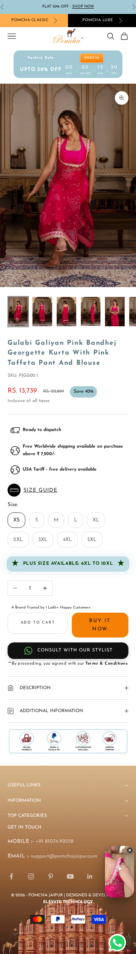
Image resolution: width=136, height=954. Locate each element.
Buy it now (100, 624)
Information (24, 800)
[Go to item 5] (114, 311)
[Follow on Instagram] (31, 876)
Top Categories (27, 815)
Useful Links (24, 785)
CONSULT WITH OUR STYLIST (75, 650)
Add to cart (38, 623)
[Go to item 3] (66, 311)
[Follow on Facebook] (11, 876)
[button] (68, 490)
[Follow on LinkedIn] (90, 876)
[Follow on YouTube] (70, 876)
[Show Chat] (119, 942)
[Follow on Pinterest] (50, 876)
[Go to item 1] (18, 311)
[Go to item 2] (42, 311)
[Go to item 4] (90, 311)
